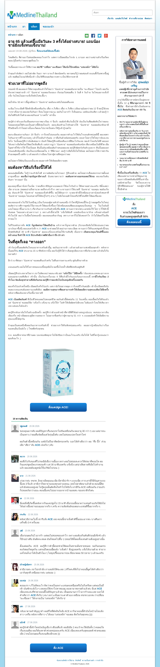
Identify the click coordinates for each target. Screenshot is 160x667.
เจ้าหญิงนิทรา (26, 564)
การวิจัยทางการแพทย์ (134, 40)
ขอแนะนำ (48, 26)
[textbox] (122, 13)
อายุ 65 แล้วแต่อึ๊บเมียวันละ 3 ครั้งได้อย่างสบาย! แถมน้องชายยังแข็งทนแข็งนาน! (54, 43)
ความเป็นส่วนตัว (88, 660)
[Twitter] (99, 35)
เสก (21, 606)
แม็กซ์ (22, 622)
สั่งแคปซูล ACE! (58, 407)
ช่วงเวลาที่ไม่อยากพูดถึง (27, 83)
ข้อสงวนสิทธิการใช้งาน (65, 660)
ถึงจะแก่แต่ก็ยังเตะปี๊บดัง (48, 51)
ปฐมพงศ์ (23, 426)
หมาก (22, 456)
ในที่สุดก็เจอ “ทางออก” (27, 242)
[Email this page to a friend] (87, 35)
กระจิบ (23, 514)
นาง (21, 476)
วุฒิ (21, 530)
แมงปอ (23, 580)
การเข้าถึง (99, 660)
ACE (63, 209)
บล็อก (34, 26)
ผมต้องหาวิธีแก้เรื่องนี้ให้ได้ (30, 167)
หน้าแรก (12, 26)
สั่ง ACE (58, 647)
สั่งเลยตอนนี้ (134, 222)
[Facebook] (93, 35)
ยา (23, 26)
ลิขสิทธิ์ (78, 660)
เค (21, 498)
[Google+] (106, 35)
